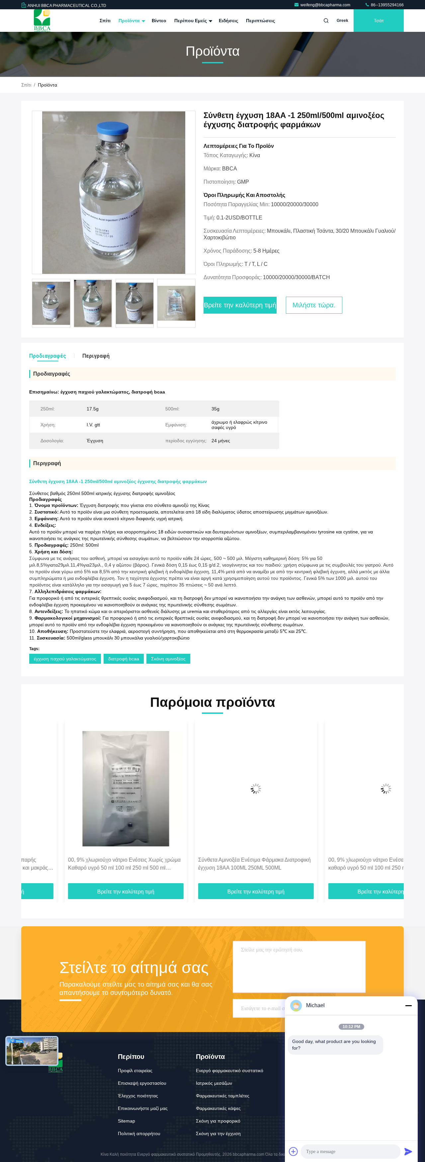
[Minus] (408, 1005)
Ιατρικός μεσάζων (214, 1083)
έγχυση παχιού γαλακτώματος (65, 658)
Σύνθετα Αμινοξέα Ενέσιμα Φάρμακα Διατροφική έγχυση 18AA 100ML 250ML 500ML (211, 864)
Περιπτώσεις (260, 20)
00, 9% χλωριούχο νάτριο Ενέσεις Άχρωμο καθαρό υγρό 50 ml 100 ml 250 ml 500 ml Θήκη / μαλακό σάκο (341, 864)
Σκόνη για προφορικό (218, 1121)
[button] (33, 804)
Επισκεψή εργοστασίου (142, 1083)
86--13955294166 (387, 5)
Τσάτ (379, 20)
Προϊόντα (130, 20)
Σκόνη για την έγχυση (218, 1133)
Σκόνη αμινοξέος (168, 658)
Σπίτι (105, 20)
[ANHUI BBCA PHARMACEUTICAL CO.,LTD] (42, 20)
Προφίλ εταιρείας (135, 1070)
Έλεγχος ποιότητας (138, 1095)
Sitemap (126, 1121)
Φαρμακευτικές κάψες (218, 1108)
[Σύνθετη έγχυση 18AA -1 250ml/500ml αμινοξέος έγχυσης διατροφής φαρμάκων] (113, 193)
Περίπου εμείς (191, 20)
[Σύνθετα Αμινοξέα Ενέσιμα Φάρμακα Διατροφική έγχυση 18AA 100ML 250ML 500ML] (212, 788)
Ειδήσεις (228, 20)
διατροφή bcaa (123, 658)
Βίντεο (159, 20)
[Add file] (293, 1151)
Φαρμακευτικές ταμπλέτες (222, 1095)
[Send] (408, 1151)
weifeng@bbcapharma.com (325, 5)
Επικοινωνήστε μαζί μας (143, 1108)
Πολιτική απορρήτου (139, 1133)
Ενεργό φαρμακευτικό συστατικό (229, 1070)
